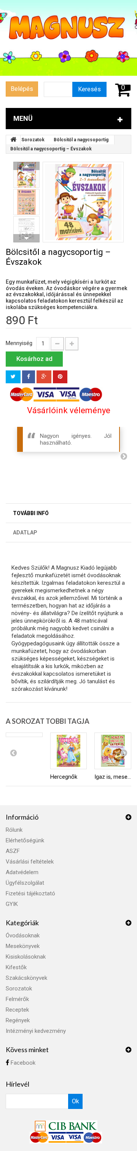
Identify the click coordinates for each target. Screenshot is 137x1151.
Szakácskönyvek (26, 978)
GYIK (12, 904)
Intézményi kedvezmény (36, 1031)
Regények (18, 1020)
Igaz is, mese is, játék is (112, 776)
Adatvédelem (22, 872)
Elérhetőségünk (25, 840)
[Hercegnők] (68, 750)
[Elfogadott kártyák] (66, 1137)
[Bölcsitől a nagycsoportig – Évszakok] (83, 202)
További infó (31, 513)
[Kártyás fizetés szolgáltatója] (65, 1125)
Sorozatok (33, 139)
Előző (26, 166)
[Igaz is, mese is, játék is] (112, 750)
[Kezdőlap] (13, 139)
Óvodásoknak (23, 935)
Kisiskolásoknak (26, 956)
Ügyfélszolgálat (25, 882)
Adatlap (25, 532)
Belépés (22, 88)
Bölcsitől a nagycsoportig (81, 139)
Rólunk (14, 829)
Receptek (17, 1009)
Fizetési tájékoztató (30, 893)
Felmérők (17, 999)
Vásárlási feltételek (30, 861)
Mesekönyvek (23, 946)
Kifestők (16, 967)
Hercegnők (63, 776)
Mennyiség (19, 343)
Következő (26, 238)
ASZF (13, 851)
